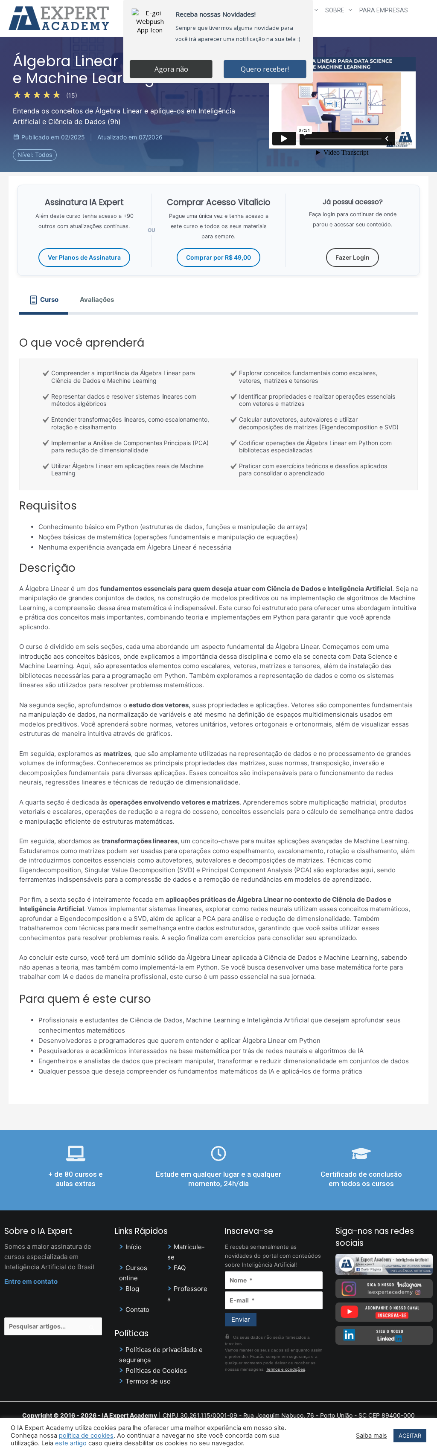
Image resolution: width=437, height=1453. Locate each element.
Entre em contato (31, 1281)
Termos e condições (285, 1369)
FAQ (180, 1268)
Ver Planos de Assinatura (84, 257)
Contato (137, 1309)
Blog (132, 1289)
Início (133, 1247)
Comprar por (218, 257)
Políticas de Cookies (156, 1370)
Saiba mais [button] (371, 1435)
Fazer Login (352, 257)
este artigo (71, 1443)
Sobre (334, 10)
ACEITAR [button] (410, 1435)
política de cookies (86, 1435)
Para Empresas (383, 10)
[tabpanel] (218, 704)
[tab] (43, 300)
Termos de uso (148, 1381)
